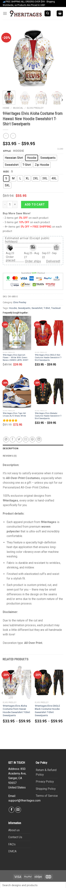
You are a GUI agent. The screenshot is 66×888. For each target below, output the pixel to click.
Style (7, 151)
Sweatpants (24, 308)
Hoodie (13, 308)
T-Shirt (47, 308)
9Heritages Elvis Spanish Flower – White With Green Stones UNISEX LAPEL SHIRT (15, 357)
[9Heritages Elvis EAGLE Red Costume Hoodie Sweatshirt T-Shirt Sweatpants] (49, 333)
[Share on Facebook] (13, 440)
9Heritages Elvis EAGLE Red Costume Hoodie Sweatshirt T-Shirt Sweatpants (48, 357)
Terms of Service (47, 795)
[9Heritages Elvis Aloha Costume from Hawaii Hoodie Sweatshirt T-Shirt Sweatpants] (17, 682)
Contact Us (15, 837)
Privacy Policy (45, 781)
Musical (18, 108)
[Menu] (5, 13)
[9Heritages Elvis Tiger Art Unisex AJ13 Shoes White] (17, 391)
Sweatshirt (37, 308)
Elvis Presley (35, 108)
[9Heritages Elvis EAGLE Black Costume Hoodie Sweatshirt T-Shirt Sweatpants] (49, 682)
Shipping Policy (46, 788)
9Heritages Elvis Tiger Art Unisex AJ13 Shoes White (14, 414)
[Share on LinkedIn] (39, 440)
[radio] (13, 158)
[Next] (57, 58)
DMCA (12, 851)
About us (14, 830)
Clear (60, 149)
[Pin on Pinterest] (32, 440)
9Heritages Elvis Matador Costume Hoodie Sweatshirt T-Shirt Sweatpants (48, 416)
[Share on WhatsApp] (6, 440)
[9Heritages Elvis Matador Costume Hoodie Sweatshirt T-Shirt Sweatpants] (49, 391)
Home (6, 108)
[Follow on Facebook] (12, 810)
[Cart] (60, 13)
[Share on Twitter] (19, 440)
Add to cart (35, 204)
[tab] (33, 448)
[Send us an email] (18, 810)
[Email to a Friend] (26, 440)
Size (6, 171)
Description (10, 448)
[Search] (48, 13)
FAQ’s (12, 844)
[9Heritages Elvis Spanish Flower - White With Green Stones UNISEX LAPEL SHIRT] (17, 333)
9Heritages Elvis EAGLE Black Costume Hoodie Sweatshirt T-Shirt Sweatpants (47, 710)
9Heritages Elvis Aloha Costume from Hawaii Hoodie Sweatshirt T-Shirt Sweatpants (16, 710)
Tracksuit (56, 308)
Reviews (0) (9, 455)
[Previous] (8, 58)
